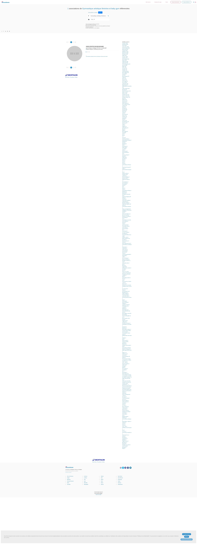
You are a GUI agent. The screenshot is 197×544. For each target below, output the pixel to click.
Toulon (119, 481)
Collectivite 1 (124, 248)
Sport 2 (123, 162)
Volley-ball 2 (124, 157)
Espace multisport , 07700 (94, 49)
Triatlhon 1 (124, 422)
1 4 (122, 136)
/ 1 (122, 180)
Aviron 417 (124, 78)
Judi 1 (123, 280)
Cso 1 (123, 218)
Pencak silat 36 (125, 114)
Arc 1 (123, 371)
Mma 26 (123, 119)
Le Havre (85, 476)
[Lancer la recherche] (108, 16)
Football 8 (124, 132)
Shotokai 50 (124, 108)
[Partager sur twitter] (5, 31)
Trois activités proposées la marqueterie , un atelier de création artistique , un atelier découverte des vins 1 (126, 377)
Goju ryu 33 (124, 115)
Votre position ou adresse (92, 12)
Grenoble (68, 484)
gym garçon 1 (124, 442)
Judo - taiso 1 (124, 426)
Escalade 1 (124, 269)
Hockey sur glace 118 (126, 97)
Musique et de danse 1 (126, 323)
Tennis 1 (123, 189)
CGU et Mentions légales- (98, 493)
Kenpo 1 (123, 448)
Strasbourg (120, 479)
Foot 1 (123, 172)
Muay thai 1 (124, 443)
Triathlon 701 (124, 70)
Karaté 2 (123, 163)
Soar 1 (123, 415)
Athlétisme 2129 (125, 51)
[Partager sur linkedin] (7, 31)
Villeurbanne (120, 484)
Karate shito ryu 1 (125, 373)
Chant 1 (123, 223)
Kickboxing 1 (124, 301)
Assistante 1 (124, 326)
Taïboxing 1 (124, 393)
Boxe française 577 (125, 76)
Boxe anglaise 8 (125, 131)
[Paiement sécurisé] (123, 468)
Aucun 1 (123, 270)
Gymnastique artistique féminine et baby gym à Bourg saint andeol (97, 56)
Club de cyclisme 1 (125, 410)
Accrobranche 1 (125, 288)
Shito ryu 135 (124, 93)
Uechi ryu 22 (124, 120)
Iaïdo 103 (124, 98)
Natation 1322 (124, 57)
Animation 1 (124, 437)
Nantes (102, 476)
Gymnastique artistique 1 (126, 190)
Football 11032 (125, 43)
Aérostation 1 (124, 372)
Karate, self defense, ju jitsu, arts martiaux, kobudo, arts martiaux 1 (126, 215)
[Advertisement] (98, 504)
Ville (101, 12)
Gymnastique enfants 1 (126, 277)
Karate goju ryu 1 (125, 309)
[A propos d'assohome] (121, 468)
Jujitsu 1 (123, 168)
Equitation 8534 (125, 44)
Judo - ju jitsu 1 (125, 362)
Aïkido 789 (124, 66)
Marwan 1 (124, 222)
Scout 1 (123, 212)
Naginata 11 (124, 126)
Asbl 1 (123, 339)
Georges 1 (124, 366)
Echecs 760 (124, 67)
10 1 (123, 186)
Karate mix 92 (124, 100)
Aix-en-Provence (70, 476)
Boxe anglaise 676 (125, 72)
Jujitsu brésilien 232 (125, 88)
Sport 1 (123, 299)
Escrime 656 (124, 73)
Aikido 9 (123, 130)
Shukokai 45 (124, 110)
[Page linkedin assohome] (130, 468)
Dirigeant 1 (124, 303)
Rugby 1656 (124, 55)
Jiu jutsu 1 (124, 242)
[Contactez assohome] (125, 468)
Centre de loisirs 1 (125, 401)
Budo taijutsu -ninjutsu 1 (126, 421)
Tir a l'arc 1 (124, 405)
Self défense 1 (124, 233)
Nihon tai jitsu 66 (125, 103)
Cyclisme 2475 (125, 50)
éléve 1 (123, 264)
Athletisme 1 (124, 191)
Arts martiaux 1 (125, 183)
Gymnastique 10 (125, 127)
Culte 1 (123, 256)
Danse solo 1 (124, 283)
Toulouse (119, 482)
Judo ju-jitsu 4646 (125, 46)
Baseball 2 (124, 156)
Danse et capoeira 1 (125, 363)
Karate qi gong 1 (125, 228)
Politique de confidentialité (187, 539)
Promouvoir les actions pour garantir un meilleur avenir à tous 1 (126, 360)
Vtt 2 (123, 153)
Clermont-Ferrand (70, 481)
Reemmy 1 (124, 265)
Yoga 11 (123, 124)
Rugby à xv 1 (124, 352)
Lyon (85, 481)
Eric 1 (123, 229)
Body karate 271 (125, 84)
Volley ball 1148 (125, 61)
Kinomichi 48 (124, 109)
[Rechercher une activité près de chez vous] (193, 2)
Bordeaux (69, 479)
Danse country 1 (125, 340)
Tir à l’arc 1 (124, 431)
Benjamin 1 (124, 439)
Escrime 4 (124, 137)
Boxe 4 (123, 135)
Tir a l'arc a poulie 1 (125, 232)
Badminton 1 (124, 328)
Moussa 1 (124, 425)
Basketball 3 (124, 143)
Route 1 (123, 276)
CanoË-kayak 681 (125, 71)
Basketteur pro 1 (125, 292)
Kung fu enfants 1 (125, 173)
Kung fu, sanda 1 (125, 237)
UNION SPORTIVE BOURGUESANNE (95, 46)
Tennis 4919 (124, 45)
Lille (85, 479)
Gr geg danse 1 (125, 438)
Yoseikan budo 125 (125, 94)
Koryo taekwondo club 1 (126, 243)
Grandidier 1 (124, 369)
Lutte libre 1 (124, 199)
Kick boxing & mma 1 (126, 291)
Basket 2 (123, 159)
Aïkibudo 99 (124, 99)
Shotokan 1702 (125, 54)
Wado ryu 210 (124, 92)
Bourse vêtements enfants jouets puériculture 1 (125, 408)
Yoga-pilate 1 (124, 255)
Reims (102, 482)
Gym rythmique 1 (125, 258)
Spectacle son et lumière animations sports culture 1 (126, 286)
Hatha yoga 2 (124, 147)
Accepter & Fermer (186, 534)
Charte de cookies (98, 494)
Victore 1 (124, 404)
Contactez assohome (68, 472)
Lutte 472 (124, 77)
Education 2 (124, 158)
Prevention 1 (124, 184)
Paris (102, 481)
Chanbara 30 (124, 116)
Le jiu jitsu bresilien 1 (126, 304)
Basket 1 (123, 367)
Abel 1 (123, 346)
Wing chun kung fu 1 (126, 179)
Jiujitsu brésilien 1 (125, 293)
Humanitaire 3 (124, 146)
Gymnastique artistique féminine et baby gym (96, 48)
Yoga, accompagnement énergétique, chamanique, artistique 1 (126, 210)
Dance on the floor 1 (126, 259)
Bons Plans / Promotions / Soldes (71, 77)
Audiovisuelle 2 (125, 151)
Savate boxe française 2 (126, 167)
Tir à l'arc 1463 (125, 56)
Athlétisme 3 (124, 141)
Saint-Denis (120, 476)
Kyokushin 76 (124, 102)
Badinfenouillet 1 (125, 416)
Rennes (102, 484)
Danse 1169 (124, 60)
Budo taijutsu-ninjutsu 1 (126, 329)
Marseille (85, 482)
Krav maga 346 (125, 81)
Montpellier (86, 484)
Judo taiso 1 (124, 355)
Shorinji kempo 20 (125, 121)
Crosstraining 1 (125, 250)
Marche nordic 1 (125, 178)
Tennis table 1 (124, 414)
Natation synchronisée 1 (126, 345)
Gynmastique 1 (125, 217)
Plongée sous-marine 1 (126, 444)
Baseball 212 (124, 89)
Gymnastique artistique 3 (126, 140)
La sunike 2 (124, 148)
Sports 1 (123, 185)
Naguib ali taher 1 (125, 441)
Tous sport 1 (124, 396)
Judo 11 (123, 125)
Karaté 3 (123, 142)
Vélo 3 (123, 145)
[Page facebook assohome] (128, 468)
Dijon (68, 482)
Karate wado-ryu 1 (125, 240)
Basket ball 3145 (125, 49)
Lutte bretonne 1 (125, 201)
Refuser (186, 536)
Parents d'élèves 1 (125, 400)
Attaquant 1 (124, 308)
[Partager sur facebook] (4, 31)
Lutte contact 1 (125, 249)
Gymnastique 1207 (125, 59)
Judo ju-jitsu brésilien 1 (126, 200)
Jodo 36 (123, 113)
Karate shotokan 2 (125, 152)
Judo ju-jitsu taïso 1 (125, 296)
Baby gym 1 (124, 447)
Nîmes (102, 479)
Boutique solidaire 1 (125, 202)
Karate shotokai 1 (125, 302)
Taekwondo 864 (125, 62)
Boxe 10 (123, 129)
